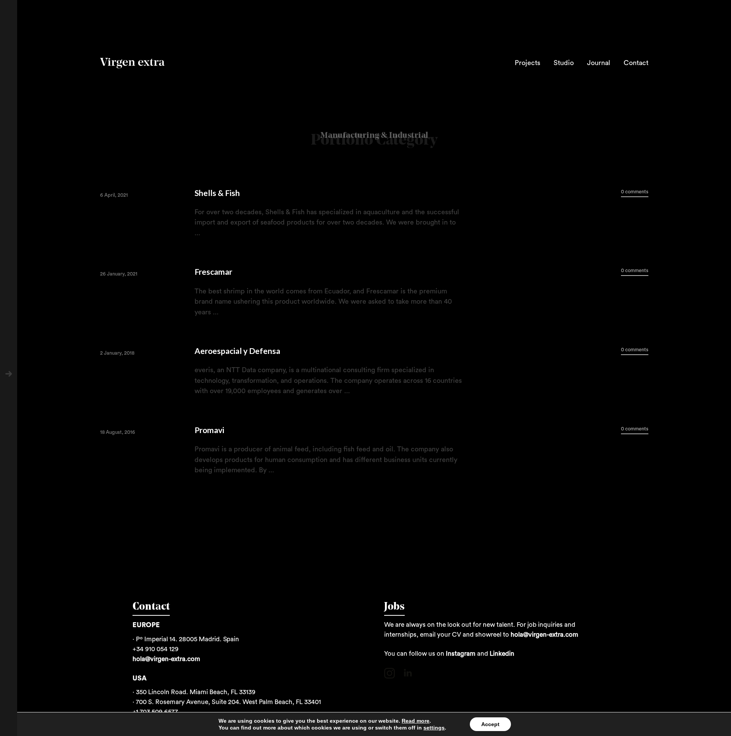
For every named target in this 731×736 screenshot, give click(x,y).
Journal (598, 62)
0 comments (634, 191)
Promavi (209, 430)
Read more (415, 721)
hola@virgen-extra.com (166, 659)
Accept (490, 724)
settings (434, 728)
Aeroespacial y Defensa (237, 350)
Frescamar (213, 271)
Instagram (461, 653)
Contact (636, 62)
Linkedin (502, 653)
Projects (527, 62)
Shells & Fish (217, 193)
